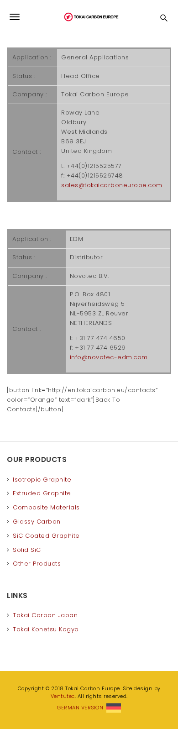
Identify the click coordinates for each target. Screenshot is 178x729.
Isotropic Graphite (42, 479)
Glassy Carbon (37, 521)
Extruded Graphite (42, 493)
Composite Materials (46, 507)
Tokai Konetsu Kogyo (46, 629)
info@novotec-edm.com (109, 357)
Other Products (37, 563)
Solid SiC (27, 549)
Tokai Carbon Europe (89, 17)
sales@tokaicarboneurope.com (111, 185)
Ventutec (63, 696)
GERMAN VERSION (81, 707)
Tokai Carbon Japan (45, 615)
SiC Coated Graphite (46, 535)
